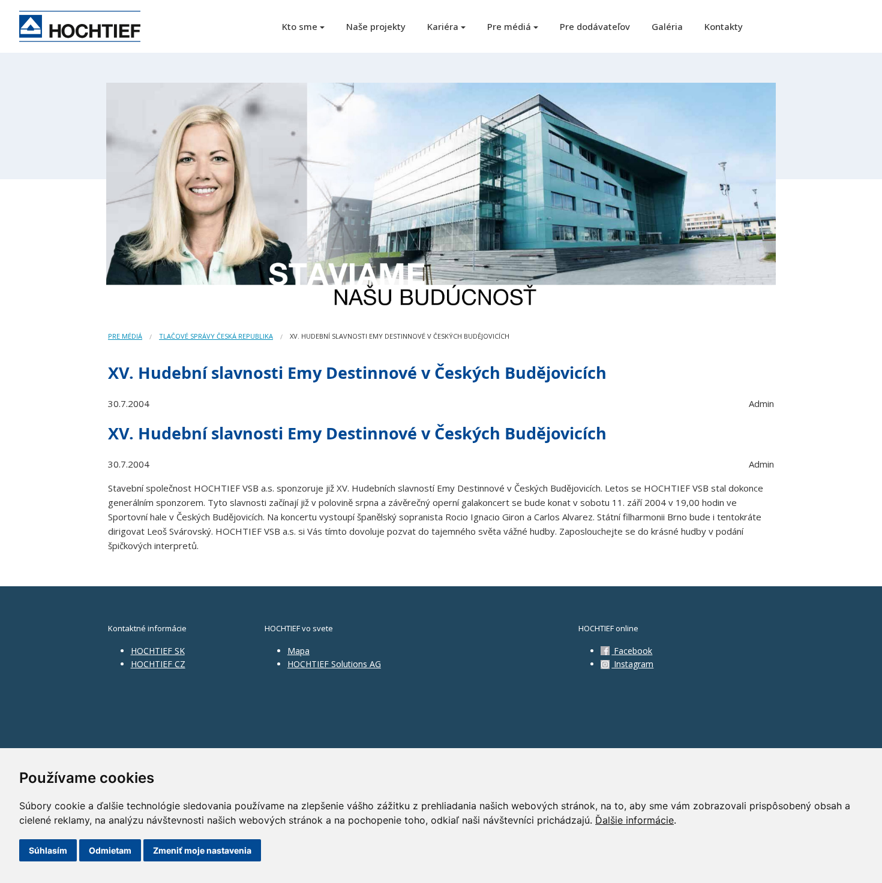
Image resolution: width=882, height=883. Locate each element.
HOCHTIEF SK (158, 650)
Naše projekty (376, 26)
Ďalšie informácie (634, 820)
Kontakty (723, 26)
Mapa (298, 650)
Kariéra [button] (442, 26)
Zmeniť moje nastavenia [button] (202, 850)
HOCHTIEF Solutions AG (334, 664)
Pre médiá (125, 335)
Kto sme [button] (299, 26)
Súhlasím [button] (48, 850)
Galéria (667, 26)
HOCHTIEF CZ (158, 664)
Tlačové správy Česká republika (216, 335)
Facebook (631, 650)
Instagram (632, 664)
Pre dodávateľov (595, 26)
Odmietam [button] (110, 850)
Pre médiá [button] (509, 26)
